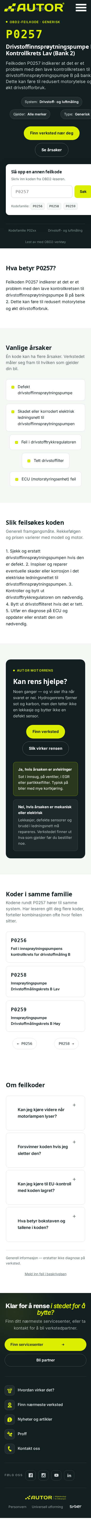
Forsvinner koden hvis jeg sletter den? (43, 1150)
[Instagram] (43, 1475)
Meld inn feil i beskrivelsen (45, 1274)
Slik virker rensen (45, 748)
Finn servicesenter (26, 1344)
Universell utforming (47, 1507)
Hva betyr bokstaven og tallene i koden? (41, 1224)
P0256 (37, 206)
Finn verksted (46, 731)
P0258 (54, 206)
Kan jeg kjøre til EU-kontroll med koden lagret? (44, 1187)
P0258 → (66, 1043)
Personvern (17, 1507)
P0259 (70, 206)
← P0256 (24, 1043)
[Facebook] (30, 1475)
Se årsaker (51, 149)
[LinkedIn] (69, 1475)
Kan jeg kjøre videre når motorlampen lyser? (41, 1113)
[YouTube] (56, 1475)
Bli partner (45, 1360)
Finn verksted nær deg (51, 133)
